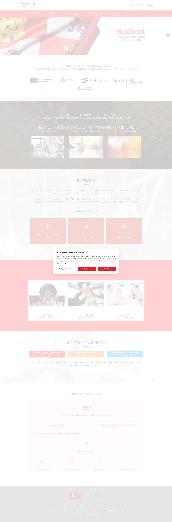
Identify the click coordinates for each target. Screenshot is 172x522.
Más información (61, 263)
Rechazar (87, 269)
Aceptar (106, 269)
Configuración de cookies (66, 268)
